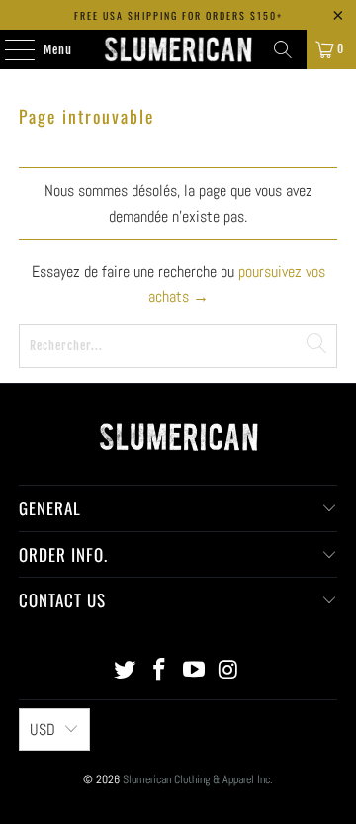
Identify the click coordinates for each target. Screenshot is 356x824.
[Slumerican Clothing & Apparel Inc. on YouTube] (195, 671)
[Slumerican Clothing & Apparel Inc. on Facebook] (160, 671)
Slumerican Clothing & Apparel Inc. (198, 779)
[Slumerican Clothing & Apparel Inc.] (178, 49)
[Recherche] (283, 49)
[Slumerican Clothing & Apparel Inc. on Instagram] (228, 671)
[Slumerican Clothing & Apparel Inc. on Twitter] (125, 671)
